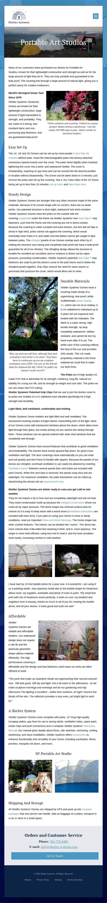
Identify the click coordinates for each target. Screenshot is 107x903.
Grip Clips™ (85, 218)
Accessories (79, 734)
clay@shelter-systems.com (59, 847)
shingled (35, 240)
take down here (77, 184)
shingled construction (72, 502)
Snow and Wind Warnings (56, 520)
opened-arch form (54, 481)
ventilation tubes (18, 468)
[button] (96, 16)
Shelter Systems (48, 874)
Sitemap (58, 880)
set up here (56, 184)
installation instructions (80, 511)
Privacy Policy (43, 880)
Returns (28, 880)
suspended (25, 218)
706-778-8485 (59, 841)
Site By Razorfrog (74, 880)
